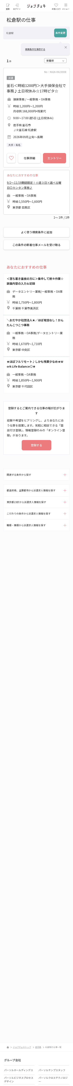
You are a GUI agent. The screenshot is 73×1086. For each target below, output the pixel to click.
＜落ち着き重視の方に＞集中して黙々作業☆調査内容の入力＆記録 (35, 293)
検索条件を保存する (35, 49)
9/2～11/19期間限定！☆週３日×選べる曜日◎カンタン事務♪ (34, 195)
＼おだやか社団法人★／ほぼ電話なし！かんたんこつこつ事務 (35, 335)
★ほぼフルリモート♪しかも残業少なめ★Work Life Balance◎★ (35, 374)
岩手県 (38, 1047)
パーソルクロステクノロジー (53, 1079)
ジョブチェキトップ (22, 1047)
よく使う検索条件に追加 (36, 232)
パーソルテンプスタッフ (52, 1070)
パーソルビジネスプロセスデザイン (18, 1079)
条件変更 (60, 32)
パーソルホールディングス (18, 1070)
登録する (36, 445)
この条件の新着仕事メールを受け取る (36, 245)
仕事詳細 (29, 158)
